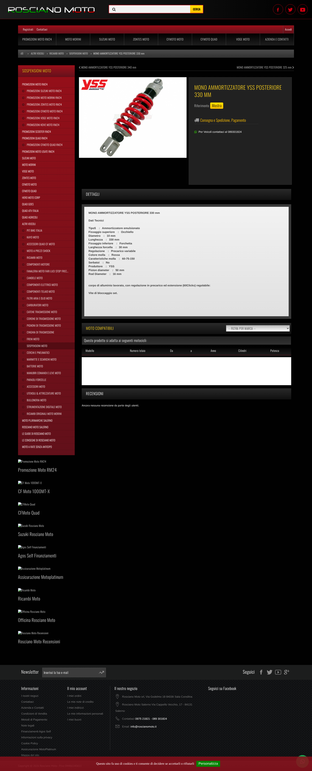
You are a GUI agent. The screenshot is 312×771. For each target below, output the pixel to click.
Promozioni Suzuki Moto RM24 (44, 91)
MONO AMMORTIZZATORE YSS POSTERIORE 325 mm (264, 67)
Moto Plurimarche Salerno (37, 420)
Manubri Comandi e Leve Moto (43, 373)
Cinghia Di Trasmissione (40, 332)
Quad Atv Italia (30, 210)
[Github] (303, 9)
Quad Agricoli (30, 217)
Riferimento (201, 105)
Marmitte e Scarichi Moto (41, 359)
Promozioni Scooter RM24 (36, 131)
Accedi (288, 29)
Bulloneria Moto (36, 400)
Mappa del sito (30, 755)
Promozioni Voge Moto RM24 (42, 118)
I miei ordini (74, 695)
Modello (90, 350)
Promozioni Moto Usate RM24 (38, 151)
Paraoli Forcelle (36, 380)
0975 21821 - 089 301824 (151, 718)
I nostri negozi (29, 695)
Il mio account (77, 688)
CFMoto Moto (175, 39)
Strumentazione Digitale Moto (44, 407)
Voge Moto (243, 39)
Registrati (28, 29)
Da (171, 350)
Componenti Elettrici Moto (42, 285)
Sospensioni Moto (36, 346)
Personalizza (208, 763)
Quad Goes (28, 204)
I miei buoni (74, 719)
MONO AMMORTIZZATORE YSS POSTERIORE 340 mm (108, 67)
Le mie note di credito (80, 701)
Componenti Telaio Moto (40, 291)
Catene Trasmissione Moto (41, 312)
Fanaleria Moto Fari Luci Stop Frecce (47, 271)
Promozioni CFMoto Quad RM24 (44, 145)
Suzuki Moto (107, 39)
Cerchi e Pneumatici (37, 352)
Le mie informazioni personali (85, 713)
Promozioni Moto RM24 (37, 39)
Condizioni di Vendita (34, 713)
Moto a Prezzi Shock (38, 251)
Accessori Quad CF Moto (40, 244)
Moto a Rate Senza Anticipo (37, 447)
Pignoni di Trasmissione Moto (43, 325)
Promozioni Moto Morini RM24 (44, 97)
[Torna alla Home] (22, 53)
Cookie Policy (29, 743)
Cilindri (242, 350)
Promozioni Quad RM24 (34, 138)
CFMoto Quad (209, 39)
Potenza (274, 350)
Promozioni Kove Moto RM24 (42, 125)
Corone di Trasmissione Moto (43, 318)
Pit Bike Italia (34, 230)
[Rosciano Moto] (52, 6)
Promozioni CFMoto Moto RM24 (44, 111)
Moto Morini (73, 39)
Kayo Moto (32, 237)
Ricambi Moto (34, 257)
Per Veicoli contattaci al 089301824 (220, 131)
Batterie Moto (34, 366)
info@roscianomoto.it (143, 726)
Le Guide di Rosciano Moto (36, 433)
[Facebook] (278, 9)
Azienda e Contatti (277, 39)
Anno (213, 350)
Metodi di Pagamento (34, 719)
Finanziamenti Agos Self (36, 731)
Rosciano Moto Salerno (35, 427)
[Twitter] (290, 9)
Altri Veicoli (29, 224)
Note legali (27, 725)
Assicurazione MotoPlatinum (38, 749)
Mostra (217, 105)
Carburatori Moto (37, 305)
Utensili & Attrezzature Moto (43, 393)
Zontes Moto (141, 39)
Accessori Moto (35, 386)
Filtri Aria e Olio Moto (39, 298)
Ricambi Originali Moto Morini (44, 413)
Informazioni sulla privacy (36, 737)
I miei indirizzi (75, 707)
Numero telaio (137, 350)
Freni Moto (32, 339)
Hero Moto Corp (31, 197)
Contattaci (42, 29)
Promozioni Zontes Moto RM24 (44, 104)
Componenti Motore (38, 264)
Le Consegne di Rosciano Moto (38, 440)
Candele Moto (34, 278)
